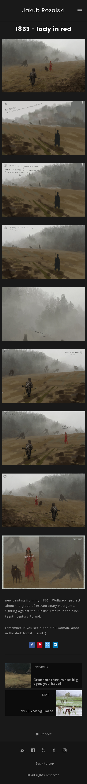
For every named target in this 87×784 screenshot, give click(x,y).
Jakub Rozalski (43, 10)
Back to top (45, 763)
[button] (43, 734)
